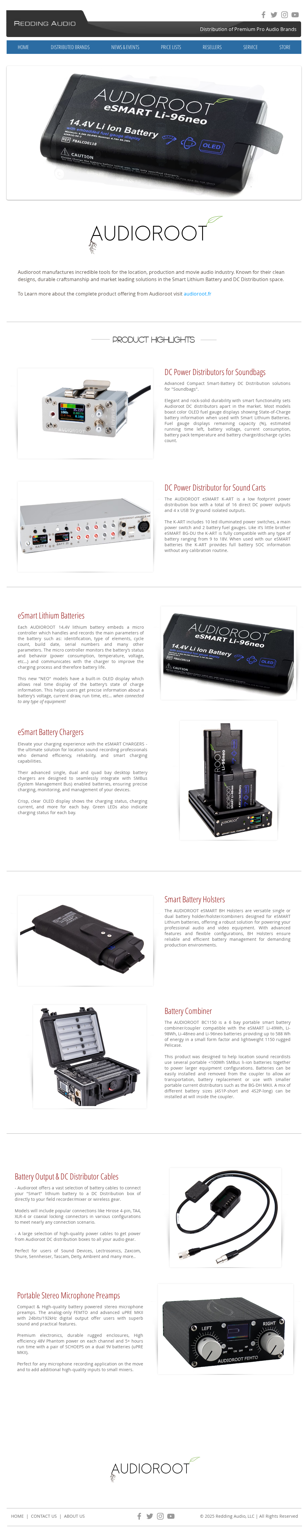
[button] (125, 47)
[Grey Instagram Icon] (284, 14)
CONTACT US (44, 1516)
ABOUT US (74, 1516)
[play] (288, 193)
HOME (17, 1516)
